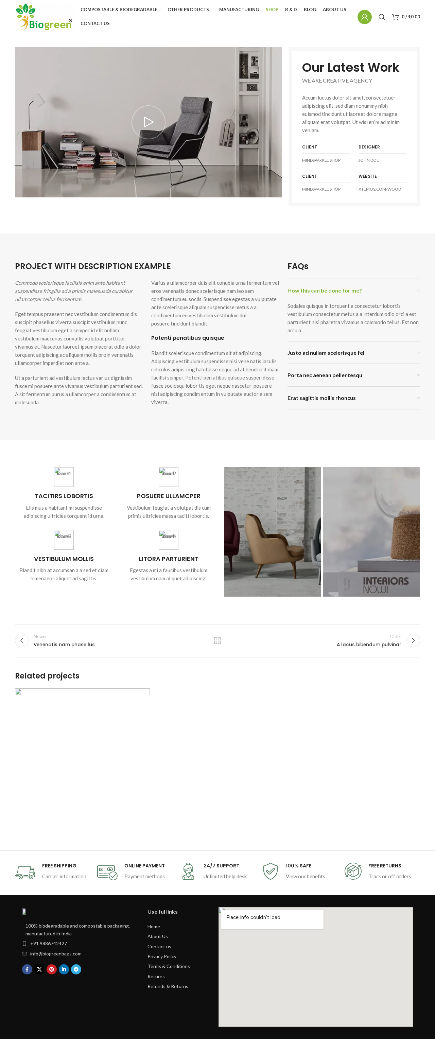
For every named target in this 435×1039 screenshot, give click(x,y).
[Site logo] (44, 17)
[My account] (364, 17)
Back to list (217, 640)
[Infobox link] (64, 493)
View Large (141, 696)
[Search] (382, 17)
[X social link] (39, 969)
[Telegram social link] (76, 969)
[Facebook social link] (27, 969)
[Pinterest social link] (52, 969)
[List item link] (78, 943)
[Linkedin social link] (64, 969)
